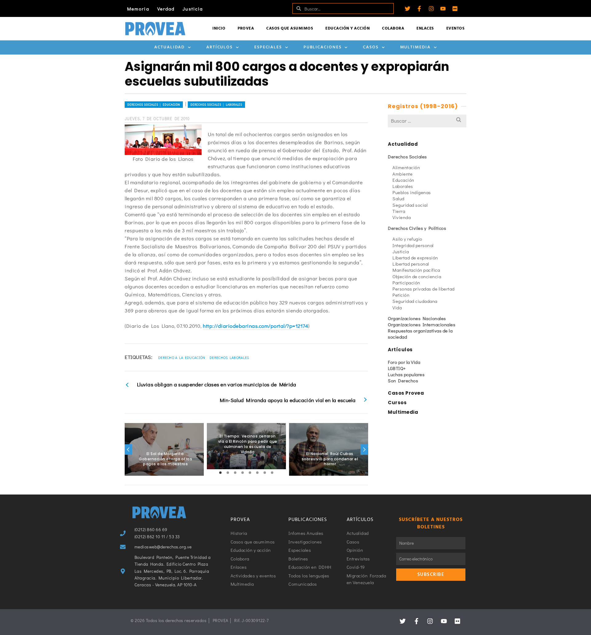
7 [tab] (265, 473)
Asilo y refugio (407, 239)
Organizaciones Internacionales (421, 324)
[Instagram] (431, 8)
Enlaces (425, 28)
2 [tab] (228, 473)
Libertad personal (410, 264)
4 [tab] (242, 473)
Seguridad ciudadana (414, 301)
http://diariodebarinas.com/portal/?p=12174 (255, 325)
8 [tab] (272, 473)
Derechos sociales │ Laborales (216, 104)
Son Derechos (403, 380)
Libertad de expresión (415, 257)
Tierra (398, 211)
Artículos (219, 47)
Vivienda (401, 217)
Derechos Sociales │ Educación (153, 104)
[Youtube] (443, 8)
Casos (371, 47)
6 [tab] (257, 473)
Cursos (397, 402)
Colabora (393, 28)
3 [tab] (235, 473)
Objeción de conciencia (416, 276)
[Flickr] (455, 8)
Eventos (455, 28)
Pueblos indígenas (411, 192)
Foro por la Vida (404, 362)
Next (364, 449)
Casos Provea (406, 393)
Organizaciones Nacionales (417, 318)
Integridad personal (413, 245)
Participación (406, 282)
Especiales (268, 47)
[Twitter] (407, 8)
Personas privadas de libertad (423, 289)
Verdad (166, 9)
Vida (397, 307)
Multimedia (415, 47)
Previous (128, 449)
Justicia (193, 9)
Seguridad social (410, 205)
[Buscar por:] (427, 120)
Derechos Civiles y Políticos (417, 228)
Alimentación (406, 167)
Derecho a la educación (181, 357)
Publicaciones (323, 47)
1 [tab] (220, 473)
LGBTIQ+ (397, 368)
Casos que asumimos (289, 28)
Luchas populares (406, 374)
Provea (246, 28)
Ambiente (402, 174)
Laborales (402, 186)
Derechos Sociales (407, 156)
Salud (398, 198)
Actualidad (169, 47)
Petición (400, 295)
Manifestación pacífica (416, 270)
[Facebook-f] (419, 8)
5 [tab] (250, 473)
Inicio (218, 28)
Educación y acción (347, 28)
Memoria (138, 9)
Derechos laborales (229, 357)
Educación (403, 180)
